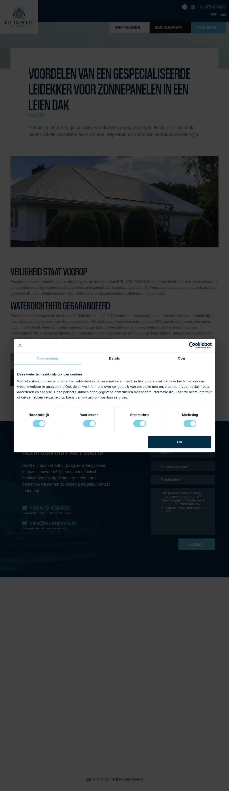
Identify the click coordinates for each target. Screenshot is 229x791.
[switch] (89, 423)
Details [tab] (114, 358)
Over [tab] (181, 358)
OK (179, 442)
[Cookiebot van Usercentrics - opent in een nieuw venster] (192, 345)
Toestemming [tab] (47, 358)
